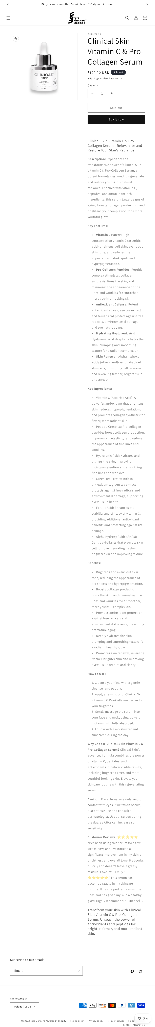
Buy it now (116, 119)
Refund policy (77, 1020)
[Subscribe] (78, 971)
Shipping (93, 78)
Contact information (134, 1024)
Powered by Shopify (55, 1020)
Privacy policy (95, 1020)
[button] (8, 17)
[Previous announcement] (7, 4)
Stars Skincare (37, 1020)
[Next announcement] (147, 4)
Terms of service (115, 1020)
